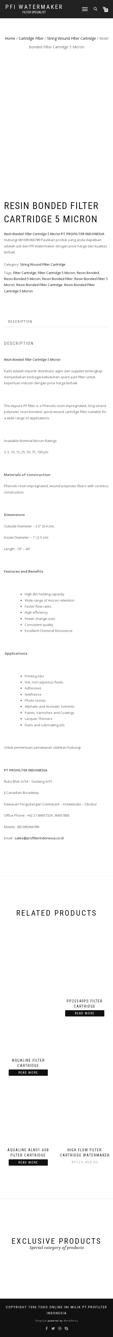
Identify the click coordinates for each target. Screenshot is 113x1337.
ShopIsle (41, 1320)
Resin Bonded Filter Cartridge (39, 284)
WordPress (70, 1320)
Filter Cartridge (24, 272)
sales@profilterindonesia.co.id (39, 838)
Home (10, 38)
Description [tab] (20, 321)
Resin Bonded (88, 272)
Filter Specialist (34, 12)
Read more (28, 1072)
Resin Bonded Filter (57, 278)
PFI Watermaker (34, 7)
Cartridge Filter (31, 38)
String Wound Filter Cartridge (71, 38)
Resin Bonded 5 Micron (22, 278)
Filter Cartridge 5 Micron (56, 272)
